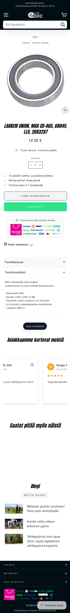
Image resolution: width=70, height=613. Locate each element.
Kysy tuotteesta (35, 326)
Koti (35, 36)
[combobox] (35, 25)
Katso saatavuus (18, 244)
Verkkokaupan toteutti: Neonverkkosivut (35, 610)
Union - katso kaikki (35, 42)
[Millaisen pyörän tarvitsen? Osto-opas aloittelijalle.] (14, 509)
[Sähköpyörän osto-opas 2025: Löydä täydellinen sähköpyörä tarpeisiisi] (14, 539)
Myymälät (11, 573)
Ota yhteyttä (14, 582)
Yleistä (9, 565)
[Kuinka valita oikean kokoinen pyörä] (14, 524)
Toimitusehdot (15, 272)
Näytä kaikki (35, 495)
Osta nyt (35, 206)
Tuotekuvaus (14, 262)
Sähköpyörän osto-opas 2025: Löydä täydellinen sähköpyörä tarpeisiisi (43, 541)
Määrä (35, 158)
